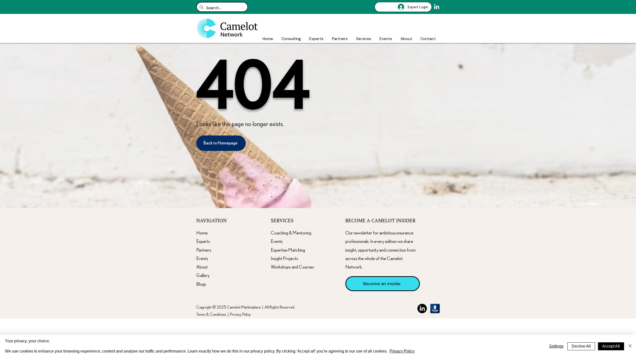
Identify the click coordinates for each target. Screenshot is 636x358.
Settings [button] (556, 346)
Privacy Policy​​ (240, 314)
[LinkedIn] (437, 7)
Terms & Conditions (211, 314)
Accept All (611, 346)
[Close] (630, 346)
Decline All (581, 346)
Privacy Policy (402, 351)
